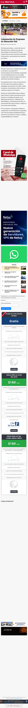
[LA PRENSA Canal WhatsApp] (14, 163)
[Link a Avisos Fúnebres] (14, 631)
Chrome (13, 705)
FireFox (9, 705)
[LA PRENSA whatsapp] (14, 254)
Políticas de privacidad (18, 698)
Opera (19, 705)
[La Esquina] (14, 623)
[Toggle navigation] (26, 1)
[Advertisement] (14, 133)
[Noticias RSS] (1, 701)
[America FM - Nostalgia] (14, 7)
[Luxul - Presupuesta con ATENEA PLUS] (14, 14)
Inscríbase (14, 369)
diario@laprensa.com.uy (10, 702)
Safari (16, 705)
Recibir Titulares (6, 308)
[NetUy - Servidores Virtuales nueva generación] (14, 63)
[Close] (24, 2)
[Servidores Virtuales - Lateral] (14, 227)
